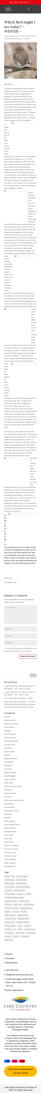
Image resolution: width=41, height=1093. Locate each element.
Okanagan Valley (10, 926)
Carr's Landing (9, 887)
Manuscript (8, 814)
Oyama (20, 926)
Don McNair (8, 890)
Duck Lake (20, 894)
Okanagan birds (22, 915)
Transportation (31, 933)
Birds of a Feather (22, 876)
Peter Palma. (9, 842)
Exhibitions (8, 765)
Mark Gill (7, 818)
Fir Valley (28, 894)
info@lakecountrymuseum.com (19, 974)
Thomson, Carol (10, 852)
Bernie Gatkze (9, 727)
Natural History (15, 39)
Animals (7, 717)
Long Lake (15, 912)
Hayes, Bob (8, 783)
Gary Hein (7, 769)
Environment (8, 762)
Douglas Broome (10, 758)
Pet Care (20, 929)
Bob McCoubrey (10, 734)
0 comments (26, 39)
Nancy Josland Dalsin (12, 825)
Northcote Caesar (10, 915)
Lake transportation (26, 908)
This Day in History (11, 849)
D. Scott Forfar (9, 745)
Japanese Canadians (11, 901)
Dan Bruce (8, 748)
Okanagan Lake (10, 922)
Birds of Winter (9, 883)
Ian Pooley (8, 790)
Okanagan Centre (10, 919)
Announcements (10, 720)
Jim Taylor (7, 797)
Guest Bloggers (10, 776)
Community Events (11, 741)
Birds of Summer (21, 880)
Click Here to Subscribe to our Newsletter (20, 1071)
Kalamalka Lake (24, 901)
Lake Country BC (29, 905)
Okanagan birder (10, 831)
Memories (23, 912)
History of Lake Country (13, 786)
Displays (7, 755)
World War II (9, 940)
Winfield (7, 936)
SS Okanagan (9, 933)
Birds (13, 876)
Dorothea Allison (19, 890)
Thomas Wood (20, 933)
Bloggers (7, 731)
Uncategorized (9, 866)
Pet (15, 929)
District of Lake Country (23, 887)
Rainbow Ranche (30, 929)
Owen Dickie (8, 835)
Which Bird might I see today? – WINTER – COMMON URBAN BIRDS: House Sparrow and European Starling (20, 704)
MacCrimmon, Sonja (11, 811)
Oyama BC (27, 926)
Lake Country (18, 905)
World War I (25, 936)
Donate (9, 954)
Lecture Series (9, 807)
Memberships (12, 962)
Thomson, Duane (10, 856)
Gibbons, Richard (10, 772)
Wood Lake (15, 936)
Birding (7, 876)
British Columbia (21, 883)
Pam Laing (8, 838)
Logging (7, 912)
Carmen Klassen (10, 738)
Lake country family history (14, 800)
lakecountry (10, 36)
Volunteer (10, 958)
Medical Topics (9, 821)
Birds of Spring (9, 880)
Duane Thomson (10, 894)
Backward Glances (11, 724)
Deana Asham (9, 752)
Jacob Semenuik (10, 793)
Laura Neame (9, 804)
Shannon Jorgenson (11, 845)
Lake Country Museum (11, 908)
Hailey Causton (9, 779)
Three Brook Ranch (11, 698)
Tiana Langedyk (10, 859)
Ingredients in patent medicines (14, 897)
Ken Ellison (8, 905)
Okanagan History (23, 919)
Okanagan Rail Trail (23, 922)
